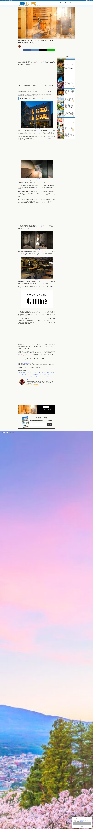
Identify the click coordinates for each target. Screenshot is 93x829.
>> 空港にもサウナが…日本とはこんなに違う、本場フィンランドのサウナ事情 (34, 376)
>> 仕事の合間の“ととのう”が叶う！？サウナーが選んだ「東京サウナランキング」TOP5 (36, 372)
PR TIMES (38, 128)
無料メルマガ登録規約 (47, 422)
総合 (70, 58)
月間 (61, 58)
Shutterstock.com (25, 363)
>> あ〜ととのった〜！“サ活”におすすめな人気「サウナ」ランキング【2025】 (34, 374)
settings (82, 826)
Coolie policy (81, 821)
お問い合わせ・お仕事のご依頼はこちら (32, 384)
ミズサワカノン (29, 379)
